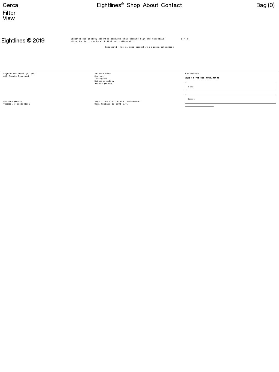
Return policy (103, 83)
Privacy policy (12, 101)
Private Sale (103, 73)
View (9, 18)
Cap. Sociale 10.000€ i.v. (111, 103)
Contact (99, 76)
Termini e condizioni (16, 103)
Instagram (101, 78)
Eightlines (109, 5)
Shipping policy (104, 81)
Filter (9, 12)
